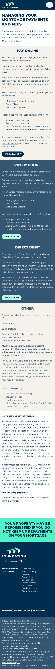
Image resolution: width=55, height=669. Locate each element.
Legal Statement (29, 582)
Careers (25, 574)
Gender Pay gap (29, 588)
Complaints (27, 577)
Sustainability (28, 569)
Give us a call (11, 297)
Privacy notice (28, 585)
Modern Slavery (29, 571)
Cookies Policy (28, 580)
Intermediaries (10, 569)
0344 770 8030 (10, 143)
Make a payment (12, 154)
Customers (8, 571)
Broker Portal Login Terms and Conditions (30, 665)
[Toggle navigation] (49, 5)
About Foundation (30, 591)
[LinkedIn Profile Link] (21, 561)
